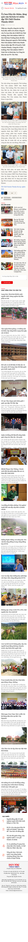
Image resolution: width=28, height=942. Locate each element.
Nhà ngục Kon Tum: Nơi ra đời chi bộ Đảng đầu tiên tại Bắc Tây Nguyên (13, 716)
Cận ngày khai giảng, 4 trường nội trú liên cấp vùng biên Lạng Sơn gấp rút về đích (14, 331)
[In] (12, 193)
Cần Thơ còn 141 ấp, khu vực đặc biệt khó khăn (14, 750)
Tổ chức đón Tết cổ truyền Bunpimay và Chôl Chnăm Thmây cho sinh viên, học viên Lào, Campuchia (20, 267)
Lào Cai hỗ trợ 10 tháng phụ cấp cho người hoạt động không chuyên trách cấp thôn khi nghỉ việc (14, 646)
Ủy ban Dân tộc (7, 199)
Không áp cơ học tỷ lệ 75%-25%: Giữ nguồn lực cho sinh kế (14, 611)
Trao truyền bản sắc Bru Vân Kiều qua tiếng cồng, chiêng (13, 681)
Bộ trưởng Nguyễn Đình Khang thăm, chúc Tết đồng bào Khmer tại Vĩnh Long (20, 243)
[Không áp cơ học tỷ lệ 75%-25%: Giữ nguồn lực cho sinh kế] (14, 631)
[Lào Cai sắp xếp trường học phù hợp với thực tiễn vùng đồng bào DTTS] (14, 597)
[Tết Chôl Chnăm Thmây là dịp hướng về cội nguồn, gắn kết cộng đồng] (7, 232)
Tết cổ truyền (7, 197)
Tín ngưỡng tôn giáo (21, 8)
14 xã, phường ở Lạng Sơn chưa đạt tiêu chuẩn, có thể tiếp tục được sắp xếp (16, 846)
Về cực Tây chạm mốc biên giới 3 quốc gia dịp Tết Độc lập (12, 402)
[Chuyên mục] (2, 3)
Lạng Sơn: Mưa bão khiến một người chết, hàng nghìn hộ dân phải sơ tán (12, 296)
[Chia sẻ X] (5, 193)
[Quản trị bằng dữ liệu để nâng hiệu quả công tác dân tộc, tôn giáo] (14, 456)
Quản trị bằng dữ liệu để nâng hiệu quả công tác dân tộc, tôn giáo (13, 436)
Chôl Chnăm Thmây (16, 197)
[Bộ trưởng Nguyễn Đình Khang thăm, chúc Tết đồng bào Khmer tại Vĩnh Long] (7, 243)
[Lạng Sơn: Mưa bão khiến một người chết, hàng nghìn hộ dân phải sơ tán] (14, 315)
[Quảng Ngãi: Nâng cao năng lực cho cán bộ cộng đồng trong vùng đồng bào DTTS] (14, 563)
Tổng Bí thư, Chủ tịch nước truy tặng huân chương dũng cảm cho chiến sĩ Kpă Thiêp (15, 855)
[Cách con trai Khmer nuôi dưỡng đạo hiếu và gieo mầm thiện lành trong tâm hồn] (7, 210)
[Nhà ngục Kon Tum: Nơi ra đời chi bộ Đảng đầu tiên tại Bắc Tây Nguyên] (14, 735)
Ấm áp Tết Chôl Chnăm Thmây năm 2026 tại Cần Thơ (19, 222)
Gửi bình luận (7, 282)
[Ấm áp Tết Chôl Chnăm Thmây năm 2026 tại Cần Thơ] (7, 222)
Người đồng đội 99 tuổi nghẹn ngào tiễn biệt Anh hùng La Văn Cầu (16, 821)
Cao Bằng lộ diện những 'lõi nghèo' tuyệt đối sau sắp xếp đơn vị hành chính (13, 507)
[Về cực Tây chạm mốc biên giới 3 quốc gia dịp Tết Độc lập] (14, 422)
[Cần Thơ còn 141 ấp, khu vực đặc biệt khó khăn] (14, 769)
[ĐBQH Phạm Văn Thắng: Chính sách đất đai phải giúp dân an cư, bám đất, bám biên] (14, 492)
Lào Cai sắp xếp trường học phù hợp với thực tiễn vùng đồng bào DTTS (14, 577)
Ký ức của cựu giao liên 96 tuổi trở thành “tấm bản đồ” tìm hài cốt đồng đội (16, 829)
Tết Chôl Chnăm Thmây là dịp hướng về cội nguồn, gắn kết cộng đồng (19, 232)
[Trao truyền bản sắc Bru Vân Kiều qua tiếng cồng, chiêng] (14, 701)
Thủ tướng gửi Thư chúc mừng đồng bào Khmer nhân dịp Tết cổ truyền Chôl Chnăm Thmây (20, 255)
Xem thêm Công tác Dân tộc (11, 290)
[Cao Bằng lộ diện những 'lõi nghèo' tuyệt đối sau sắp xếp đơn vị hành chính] (14, 526)
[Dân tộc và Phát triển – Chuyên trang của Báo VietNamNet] (8, 3)
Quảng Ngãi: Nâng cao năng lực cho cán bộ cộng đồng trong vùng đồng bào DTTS (13, 542)
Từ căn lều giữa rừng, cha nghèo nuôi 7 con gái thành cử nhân (16, 837)
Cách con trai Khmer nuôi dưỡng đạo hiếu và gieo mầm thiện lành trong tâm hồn (20, 211)
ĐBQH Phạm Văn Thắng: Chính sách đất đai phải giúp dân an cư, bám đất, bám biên (12, 471)
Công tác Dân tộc (9, 8)
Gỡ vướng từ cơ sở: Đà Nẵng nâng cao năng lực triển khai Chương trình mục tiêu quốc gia (13, 785)
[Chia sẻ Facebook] (2, 193)
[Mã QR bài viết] (15, 193)
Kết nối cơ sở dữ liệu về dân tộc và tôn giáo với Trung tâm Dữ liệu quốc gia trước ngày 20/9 (14, 367)
